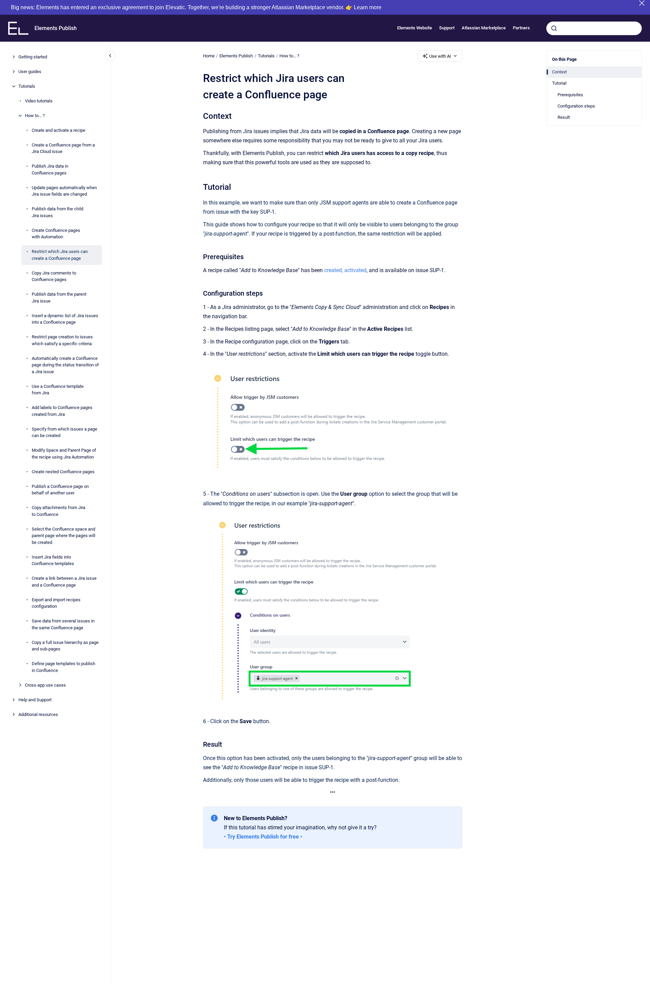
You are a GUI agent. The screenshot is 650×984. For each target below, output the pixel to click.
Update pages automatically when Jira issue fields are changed (64, 191)
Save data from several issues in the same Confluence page (63, 624)
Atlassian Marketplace (484, 28)
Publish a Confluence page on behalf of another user (60, 490)
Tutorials (26, 86)
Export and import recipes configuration (56, 603)
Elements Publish (55, 28)
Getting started (32, 56)
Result (564, 117)
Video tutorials (39, 100)
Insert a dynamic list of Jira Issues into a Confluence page (65, 319)
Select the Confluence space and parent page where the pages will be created (63, 535)
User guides (29, 71)
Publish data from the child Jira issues (57, 212)
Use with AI (440, 56)
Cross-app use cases (45, 685)
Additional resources (38, 714)
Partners (521, 28)
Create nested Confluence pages (63, 471)
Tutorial (559, 83)
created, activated (345, 270)
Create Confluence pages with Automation (56, 234)
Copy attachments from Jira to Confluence (58, 511)
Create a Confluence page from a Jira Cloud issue (63, 148)
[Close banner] (642, 3)
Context (559, 71)
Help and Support (35, 699)
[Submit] (554, 28)
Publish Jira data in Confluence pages (50, 169)
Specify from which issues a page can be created (64, 432)
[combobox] (594, 28)
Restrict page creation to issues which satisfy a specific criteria (62, 340)
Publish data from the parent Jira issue (59, 298)
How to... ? (35, 115)
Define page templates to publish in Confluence (63, 667)
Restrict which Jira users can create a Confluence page (60, 255)
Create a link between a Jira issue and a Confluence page (64, 582)
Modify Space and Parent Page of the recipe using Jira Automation (64, 454)
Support (446, 28)
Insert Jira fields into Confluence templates (53, 560)
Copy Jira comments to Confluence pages (54, 276)
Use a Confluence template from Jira (58, 390)
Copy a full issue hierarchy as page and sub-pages (65, 646)
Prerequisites (570, 94)
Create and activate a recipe (58, 130)
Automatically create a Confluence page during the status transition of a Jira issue (65, 365)
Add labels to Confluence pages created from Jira (62, 411)
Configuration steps (576, 106)
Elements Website (414, 28)
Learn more (367, 7)
